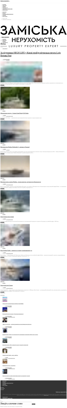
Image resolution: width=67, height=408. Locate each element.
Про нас (4, 13)
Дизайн (4, 6)
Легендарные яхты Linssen (7, 216)
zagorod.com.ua (46, 395)
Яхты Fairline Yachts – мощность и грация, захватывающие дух (16, 250)
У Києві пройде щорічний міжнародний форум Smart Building (13, 303)
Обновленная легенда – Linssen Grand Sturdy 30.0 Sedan (14, 113)
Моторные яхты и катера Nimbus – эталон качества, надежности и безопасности (20, 182)
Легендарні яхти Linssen (6, 285)
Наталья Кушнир (6, 59)
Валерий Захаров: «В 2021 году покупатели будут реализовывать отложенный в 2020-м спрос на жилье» (20, 334)
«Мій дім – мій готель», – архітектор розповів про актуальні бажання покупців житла (17, 324)
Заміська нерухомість (4, 1)
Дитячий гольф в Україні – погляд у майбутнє (10, 355)
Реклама (4, 15)
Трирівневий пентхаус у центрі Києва (9, 365)
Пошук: (1, 401)
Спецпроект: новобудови (7, 8)
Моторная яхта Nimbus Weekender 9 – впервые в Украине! (15, 147)
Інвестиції (5, 5)
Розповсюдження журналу (8, 14)
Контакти (4, 12)
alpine (4, 115)
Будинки (4, 4)
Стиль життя (5, 7)
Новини (4, 144)
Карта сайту (5, 16)
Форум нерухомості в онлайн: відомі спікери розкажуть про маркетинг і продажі (16, 375)
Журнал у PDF (5, 18)
